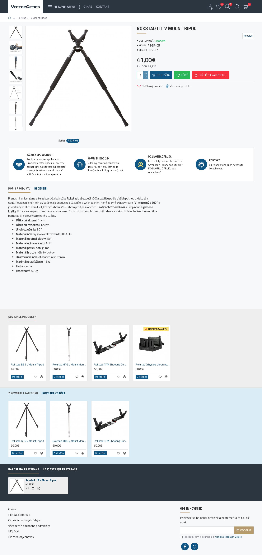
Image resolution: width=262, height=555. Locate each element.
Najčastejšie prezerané (60, 469)
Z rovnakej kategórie (23, 393)
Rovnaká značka (53, 393)
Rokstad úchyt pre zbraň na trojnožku (153, 364)
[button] (15, 27)
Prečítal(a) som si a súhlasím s (213, 537)
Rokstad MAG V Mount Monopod (70, 364)
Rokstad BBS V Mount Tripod (27, 364)
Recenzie (40, 188)
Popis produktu (19, 188)
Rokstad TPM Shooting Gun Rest (111, 364)
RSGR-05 (73, 140)
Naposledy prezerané (23, 469)
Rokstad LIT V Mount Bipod (41, 480)
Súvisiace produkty (22, 317)
